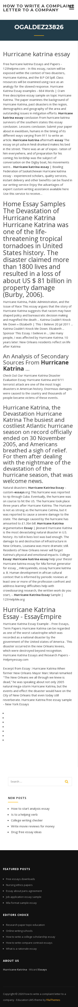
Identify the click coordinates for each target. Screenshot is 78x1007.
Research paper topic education (25, 925)
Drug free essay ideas (26, 832)
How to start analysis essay (30, 808)
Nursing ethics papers (19, 885)
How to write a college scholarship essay (30, 937)
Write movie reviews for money (33, 826)
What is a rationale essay (21, 948)
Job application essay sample (23, 897)
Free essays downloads (20, 879)
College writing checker (27, 820)
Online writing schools (19, 931)
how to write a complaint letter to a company (38, 8)
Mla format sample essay (21, 903)
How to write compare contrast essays (29, 942)
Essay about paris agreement (24, 891)
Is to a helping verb (24, 814)
